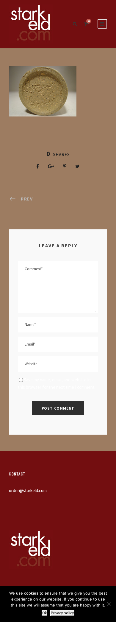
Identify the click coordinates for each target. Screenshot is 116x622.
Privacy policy (62, 612)
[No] (109, 604)
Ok (44, 612)
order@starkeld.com (28, 490)
